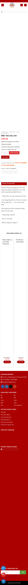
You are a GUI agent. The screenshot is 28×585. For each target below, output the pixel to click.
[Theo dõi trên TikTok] (11, 386)
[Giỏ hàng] (25, 5)
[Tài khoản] (21, 5)
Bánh (2, 402)
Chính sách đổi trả (5, 414)
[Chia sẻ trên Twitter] (8, 172)
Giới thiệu (3, 412)
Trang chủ (4, 132)
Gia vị (2, 400)
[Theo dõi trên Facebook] (3, 386)
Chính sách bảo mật (6, 417)
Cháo (15, 402)
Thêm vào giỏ (14, 152)
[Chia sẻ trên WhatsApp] (2, 172)
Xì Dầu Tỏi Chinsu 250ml (20, 357)
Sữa (2, 405)
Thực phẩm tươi (18, 405)
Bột (14, 395)
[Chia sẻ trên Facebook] (5, 172)
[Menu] (2, 5)
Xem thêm (7, 361)
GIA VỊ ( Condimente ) (11, 168)
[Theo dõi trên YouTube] (14, 386)
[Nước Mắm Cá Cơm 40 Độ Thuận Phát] (7, 297)
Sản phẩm (12, 132)
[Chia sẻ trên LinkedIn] (16, 172)
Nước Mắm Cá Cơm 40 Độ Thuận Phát (7, 357)
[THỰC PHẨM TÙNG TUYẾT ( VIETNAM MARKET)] (12, 5)
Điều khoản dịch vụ (5, 419)
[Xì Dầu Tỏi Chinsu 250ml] (21, 297)
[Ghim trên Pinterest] (14, 172)
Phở (15, 397)
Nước (15, 400)
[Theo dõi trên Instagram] (7, 386)
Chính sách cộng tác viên (7, 424)
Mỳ (1, 395)
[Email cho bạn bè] (11, 172)
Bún (2, 397)
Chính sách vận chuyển (7, 422)
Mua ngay (5, 157)
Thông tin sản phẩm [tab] (8, 183)
